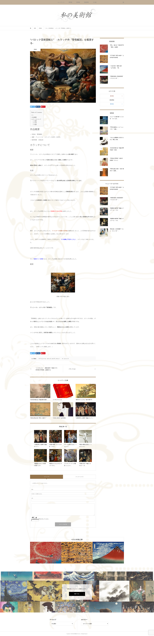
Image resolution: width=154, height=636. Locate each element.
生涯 (36, 122)
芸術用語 (112, 100)
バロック (58, 358)
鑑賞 (36, 124)
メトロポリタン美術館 (54, 343)
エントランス (61, 2)
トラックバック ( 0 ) (79, 476)
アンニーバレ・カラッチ (45, 358)
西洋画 (112, 104)
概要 (36, 121)
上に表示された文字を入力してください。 (40, 519)
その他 (94, 2)
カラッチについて (36, 119)
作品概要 (34, 117)
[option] (45, 552)
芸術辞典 (86, 2)
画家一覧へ (77, 593)
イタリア (53, 358)
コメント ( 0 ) (46, 476)
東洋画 (112, 96)
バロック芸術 (45, 159)
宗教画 (34, 358)
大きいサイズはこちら (63, 296)
